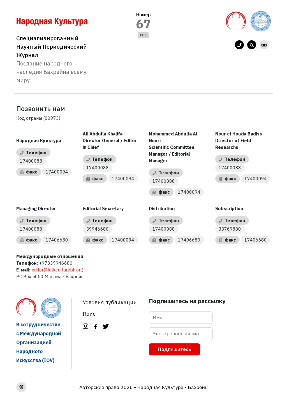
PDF (143, 35)
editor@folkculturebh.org (57, 270)
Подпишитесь (174, 349)
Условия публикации (110, 302)
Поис (89, 313)
